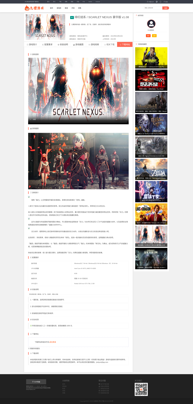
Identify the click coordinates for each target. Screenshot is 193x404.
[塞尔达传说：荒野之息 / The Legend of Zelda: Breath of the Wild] (151, 169)
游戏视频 (94, 44)
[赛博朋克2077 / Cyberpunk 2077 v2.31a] (151, 58)
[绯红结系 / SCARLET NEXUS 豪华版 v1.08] (151, 236)
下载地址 (125, 44)
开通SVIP (151, 2)
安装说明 (63, 44)
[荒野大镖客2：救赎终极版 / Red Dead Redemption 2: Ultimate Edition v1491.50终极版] (151, 80)
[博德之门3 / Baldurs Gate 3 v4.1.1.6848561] (151, 124)
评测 (72, 8)
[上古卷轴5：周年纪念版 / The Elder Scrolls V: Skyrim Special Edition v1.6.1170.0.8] (151, 258)
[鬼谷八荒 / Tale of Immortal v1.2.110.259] (151, 147)
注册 (154, 35)
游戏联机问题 (104, 391)
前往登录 (53, 342)
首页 (48, 1)
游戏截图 (79, 44)
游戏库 (59, 8)
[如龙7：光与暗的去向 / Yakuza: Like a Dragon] (151, 214)
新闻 (66, 8)
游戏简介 (32, 44)
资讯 (54, 1)
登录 (166, 2)
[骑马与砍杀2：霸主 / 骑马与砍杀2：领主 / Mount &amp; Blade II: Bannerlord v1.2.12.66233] (151, 102)
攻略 (66, 1)
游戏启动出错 (104, 388)
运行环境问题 (104, 384)
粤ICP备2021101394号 (106, 401)
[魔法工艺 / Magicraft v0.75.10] (151, 191)
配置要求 (48, 44)
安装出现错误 (104, 386)
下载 (60, 1)
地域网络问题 (104, 393)
